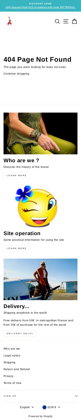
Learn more (17, 175)
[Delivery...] (40, 279)
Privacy (9, 376)
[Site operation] (40, 206)
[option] (40, 6)
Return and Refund (17, 369)
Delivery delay (20, 333)
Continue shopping (16, 73)
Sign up (10, 396)
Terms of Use (12, 382)
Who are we (12, 348)
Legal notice (12, 355)
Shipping (10, 362)
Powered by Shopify (40, 416)
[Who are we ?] (40, 133)
